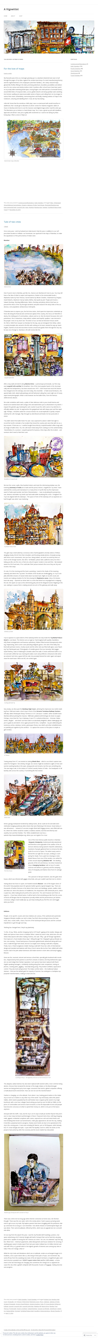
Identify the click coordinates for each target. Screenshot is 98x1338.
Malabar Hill (37, 1306)
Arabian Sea (47, 1299)
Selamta (44, 207)
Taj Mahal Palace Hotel (54, 207)
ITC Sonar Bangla (49, 1304)
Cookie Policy (39, 1335)
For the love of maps (14, 68)
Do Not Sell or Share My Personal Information (43, 1330)
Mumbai (31, 207)
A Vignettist (11, 9)
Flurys (41, 1302)
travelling (37, 1311)
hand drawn (41, 205)
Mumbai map (38, 207)
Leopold (11, 1306)
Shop (20, 16)
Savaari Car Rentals (43, 1309)
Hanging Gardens (35, 1304)
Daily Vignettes (39, 203)
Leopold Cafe (21, 207)
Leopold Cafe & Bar (28, 1306)
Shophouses (74, 73)
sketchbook (53, 1309)
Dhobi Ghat (25, 1302)
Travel (5, 210)
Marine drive (45, 1306)
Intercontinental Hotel (10, 207)
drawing (24, 205)
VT (61, 1311)
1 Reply (6, 226)
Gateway (46, 1302)
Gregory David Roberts (22, 1304)
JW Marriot (57, 1304)
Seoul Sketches (75, 71)
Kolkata (6, 1306)
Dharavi (19, 1302)
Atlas (51, 203)
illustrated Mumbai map (52, 205)
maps (27, 207)
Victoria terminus (45, 1311)
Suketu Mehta (10, 1311)
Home (5, 16)
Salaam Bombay (32, 1309)
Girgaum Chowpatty (9, 1304)
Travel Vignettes (32, 1299)
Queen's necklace (22, 1309)
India (42, 1304)
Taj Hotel (17, 1311)
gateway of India (32, 205)
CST (15, 1302)
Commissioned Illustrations (26, 203)
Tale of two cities (12, 221)
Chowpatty (11, 1302)
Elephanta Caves (34, 1302)
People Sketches (75, 68)
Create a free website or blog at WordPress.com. (17, 1330)
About (13, 16)
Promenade (12, 1309)
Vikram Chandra (55, 1311)
